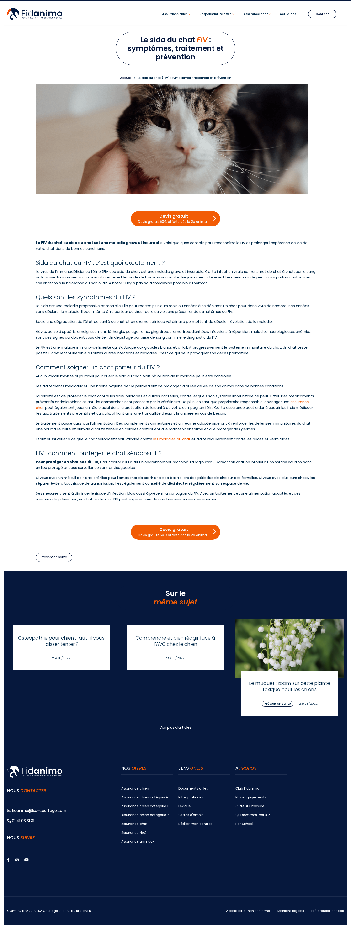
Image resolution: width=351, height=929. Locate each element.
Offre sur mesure (249, 806)
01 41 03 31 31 (22, 821)
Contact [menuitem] (322, 14)
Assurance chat (134, 823)
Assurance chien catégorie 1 (144, 806)
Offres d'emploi (191, 815)
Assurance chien (135, 788)
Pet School (244, 823)
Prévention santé (54, 557)
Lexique (184, 806)
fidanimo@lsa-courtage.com (39, 810)
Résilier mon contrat (195, 823)
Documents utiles (193, 788)
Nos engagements (250, 797)
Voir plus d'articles (175, 727)
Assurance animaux (137, 841)
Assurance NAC (134, 832)
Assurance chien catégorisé (144, 797)
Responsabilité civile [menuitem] (217, 18)
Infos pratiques (190, 797)
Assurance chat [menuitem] (257, 18)
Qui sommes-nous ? (252, 815)
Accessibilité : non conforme (248, 911)
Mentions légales (290, 911)
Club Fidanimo (247, 788)
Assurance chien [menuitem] (177, 18)
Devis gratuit (173, 218)
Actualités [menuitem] (288, 14)
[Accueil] (34, 13)
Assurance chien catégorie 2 (145, 815)
